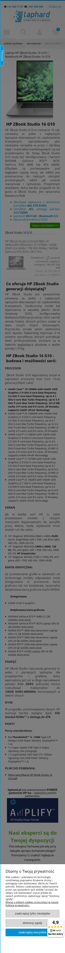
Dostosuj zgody (32, 923)
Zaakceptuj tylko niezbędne (32, 913)
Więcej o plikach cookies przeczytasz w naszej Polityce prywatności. (32, 904)
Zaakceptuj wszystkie (32, 932)
